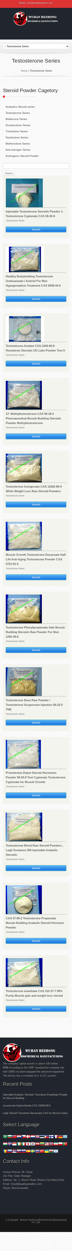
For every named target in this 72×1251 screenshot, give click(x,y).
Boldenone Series (16, 119)
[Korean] (33, 1144)
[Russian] (9, 1151)
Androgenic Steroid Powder (22, 155)
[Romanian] (5, 1151)
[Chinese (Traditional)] (14, 1137)
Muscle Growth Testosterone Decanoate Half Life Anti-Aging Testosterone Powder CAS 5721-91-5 (36, 559)
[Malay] (46, 1144)
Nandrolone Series (17, 137)
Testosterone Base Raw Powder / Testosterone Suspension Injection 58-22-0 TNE (34, 705)
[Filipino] (46, 1137)
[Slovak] (19, 1151)
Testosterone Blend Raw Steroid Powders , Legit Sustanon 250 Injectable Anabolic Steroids (34, 850)
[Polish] (60, 1144)
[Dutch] (33, 1137)
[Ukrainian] (46, 1151)
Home (24, 70)
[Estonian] (42, 1137)
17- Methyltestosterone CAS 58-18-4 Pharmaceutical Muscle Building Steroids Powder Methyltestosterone (33, 418)
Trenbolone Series (17, 131)
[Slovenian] (23, 1151)
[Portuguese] (65, 1144)
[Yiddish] (56, 1151)
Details (36, 229)
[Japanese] (28, 1144)
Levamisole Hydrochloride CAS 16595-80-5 (26, 1105)
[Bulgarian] (9, 1137)
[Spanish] (28, 1151)
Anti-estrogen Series (18, 149)
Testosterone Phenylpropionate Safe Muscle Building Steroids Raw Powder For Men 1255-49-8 (35, 632)
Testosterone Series (18, 112)
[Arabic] (5, 1137)
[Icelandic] (9, 1144)
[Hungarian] (5, 1144)
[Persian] (56, 1144)
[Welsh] (51, 1151)
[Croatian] (19, 1137)
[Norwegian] (51, 1144)
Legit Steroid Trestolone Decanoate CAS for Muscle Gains (35, 1113)
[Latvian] (37, 1144)
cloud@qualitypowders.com (40, 3)
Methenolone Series (18, 143)
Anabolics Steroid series (20, 106)
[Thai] (37, 1151)
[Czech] (23, 1137)
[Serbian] (14, 1151)
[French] (56, 1137)
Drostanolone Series (18, 125)
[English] (37, 1137)
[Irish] (19, 1144)
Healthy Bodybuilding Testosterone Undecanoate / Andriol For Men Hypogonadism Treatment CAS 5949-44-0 (33, 281)
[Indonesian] (14, 1144)
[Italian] (23, 1144)
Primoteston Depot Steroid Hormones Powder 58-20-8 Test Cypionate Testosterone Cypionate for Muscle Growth (35, 777)
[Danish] (28, 1137)
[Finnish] (51, 1137)
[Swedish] (33, 1151)
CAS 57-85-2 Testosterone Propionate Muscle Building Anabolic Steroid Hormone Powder (35, 923)
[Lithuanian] (42, 1144)
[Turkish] (42, 1151)
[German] (60, 1137)
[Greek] (65, 1137)
